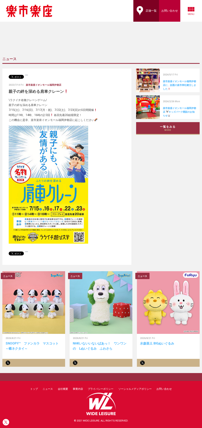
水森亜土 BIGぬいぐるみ (157, 343)
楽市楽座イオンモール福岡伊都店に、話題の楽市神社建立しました (179, 85)
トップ (34, 388)
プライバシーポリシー (100, 388)
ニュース (48, 388)
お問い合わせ (164, 388)
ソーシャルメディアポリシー (135, 388)
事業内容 (78, 388)
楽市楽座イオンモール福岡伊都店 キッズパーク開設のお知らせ (179, 112)
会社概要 (63, 388)
